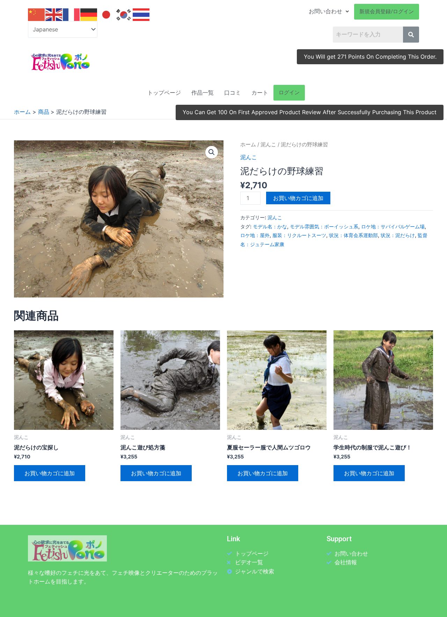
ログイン (289, 92)
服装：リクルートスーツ (299, 235)
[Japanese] (106, 14)
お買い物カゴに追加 (298, 197)
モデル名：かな (270, 226)
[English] (54, 14)
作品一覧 (202, 92)
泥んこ (268, 144)
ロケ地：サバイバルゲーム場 (393, 226)
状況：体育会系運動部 (353, 235)
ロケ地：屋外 (255, 235)
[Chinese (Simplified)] (36, 14)
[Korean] (124, 14)
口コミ (232, 92)
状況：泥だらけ (398, 235)
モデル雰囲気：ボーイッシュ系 (324, 226)
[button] (211, 152)
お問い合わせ (325, 11)
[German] (89, 14)
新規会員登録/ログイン (386, 11)
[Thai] (141, 14)
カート (259, 92)
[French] (71, 14)
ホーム (248, 144)
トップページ (164, 92)
